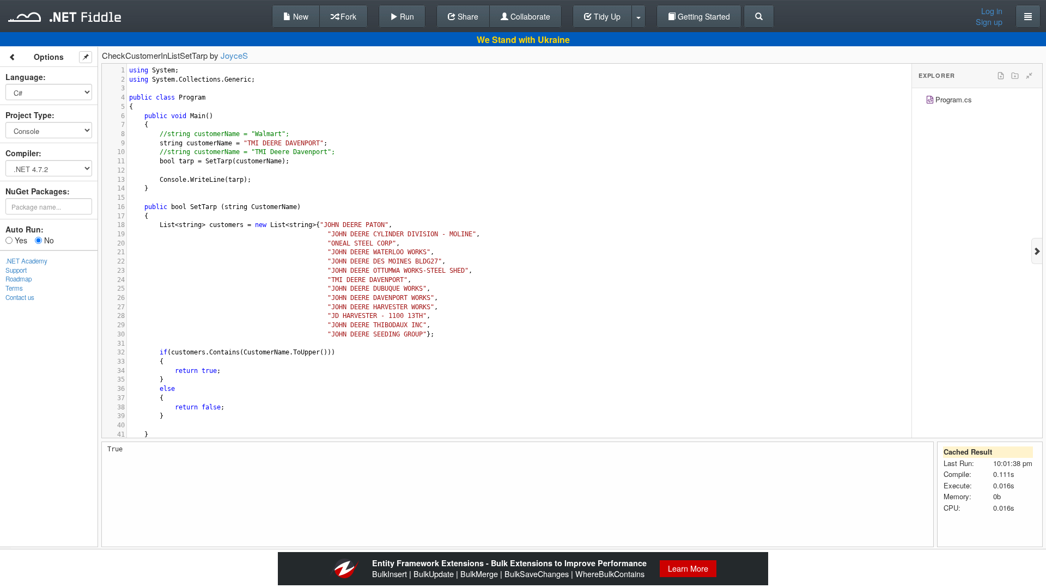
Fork (347, 16)
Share (466, 16)
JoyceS (234, 55)
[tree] (977, 101)
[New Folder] (1014, 75)
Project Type (28, 114)
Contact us (19, 297)
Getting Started (703, 16)
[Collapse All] (1029, 75)
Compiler (22, 153)
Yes (20, 240)
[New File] (1000, 75)
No (48, 240)
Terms (14, 288)
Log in (991, 10)
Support (16, 270)
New (299, 16)
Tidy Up (606, 16)
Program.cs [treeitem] (953, 99)
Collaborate (529, 16)
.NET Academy (26, 260)
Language (24, 76)
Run (406, 16)
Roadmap (18, 278)
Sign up (989, 21)
